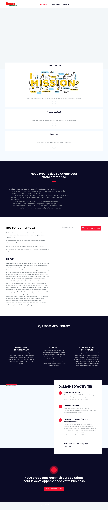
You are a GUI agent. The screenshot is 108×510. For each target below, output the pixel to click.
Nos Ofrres (43, 4)
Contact (57, 507)
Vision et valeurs (54, 66)
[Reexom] (11, 4)
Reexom (50, 505)
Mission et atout (54, 112)
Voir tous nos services (54, 489)
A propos (50, 507)
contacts (66, 4)
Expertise (54, 134)
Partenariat (56, 4)
